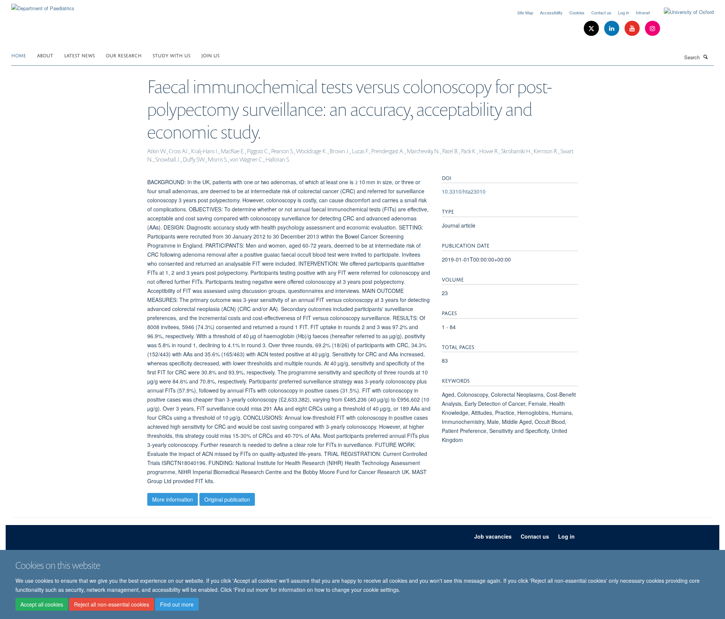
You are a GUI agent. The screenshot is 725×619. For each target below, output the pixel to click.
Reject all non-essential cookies (111, 604)
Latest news (79, 55)
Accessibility (551, 12)
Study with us (171, 55)
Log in (623, 12)
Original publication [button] (227, 499)
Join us (210, 55)
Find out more (177, 604)
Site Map (525, 12)
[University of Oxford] (683, 12)
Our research (124, 55)
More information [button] (172, 499)
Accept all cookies (41, 604)
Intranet (643, 12)
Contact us (601, 12)
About (45, 55)
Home (18, 55)
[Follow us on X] (592, 28)
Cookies (577, 12)
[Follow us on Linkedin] (612, 28)
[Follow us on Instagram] (652, 28)
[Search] (706, 56)
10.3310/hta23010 (464, 191)
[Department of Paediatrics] (42, 5)
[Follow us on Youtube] (633, 28)
